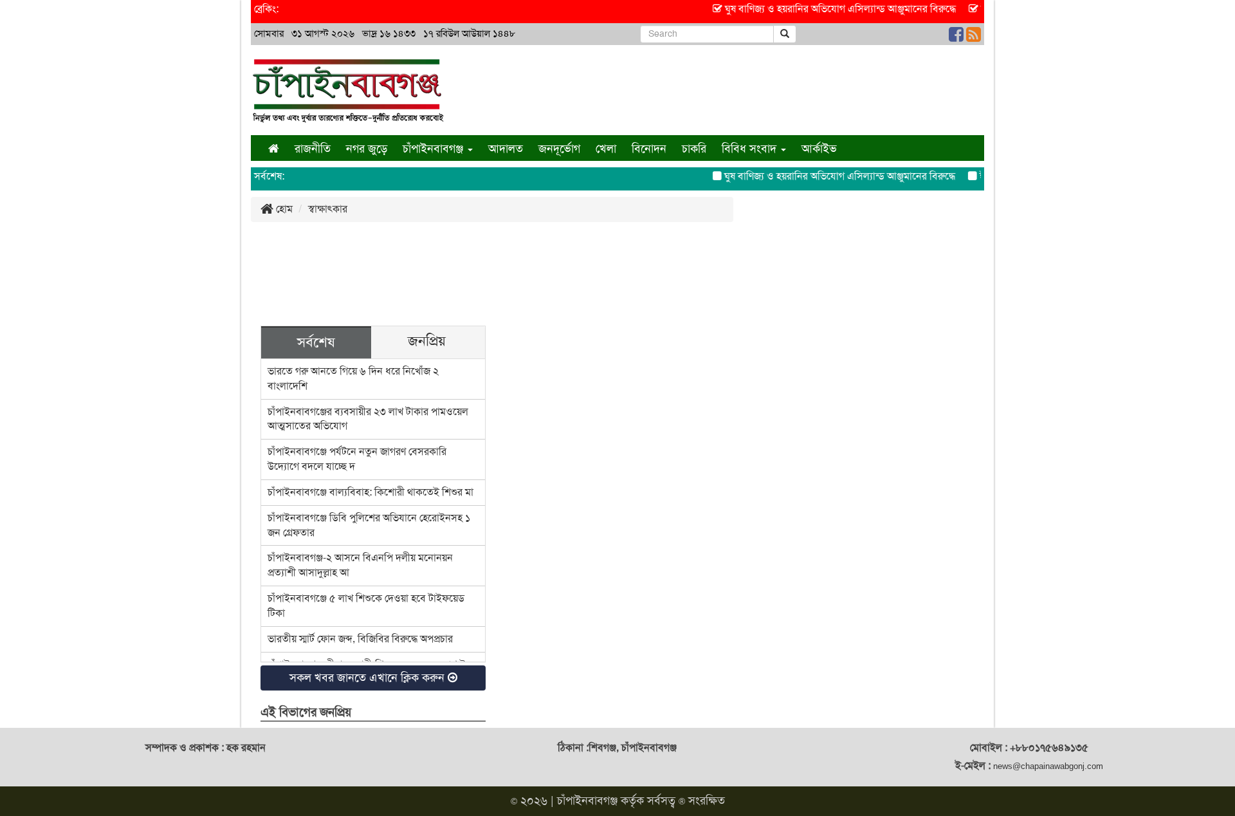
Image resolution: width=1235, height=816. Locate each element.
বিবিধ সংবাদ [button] (751, 148)
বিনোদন (649, 148)
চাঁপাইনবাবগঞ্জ (587, 800)
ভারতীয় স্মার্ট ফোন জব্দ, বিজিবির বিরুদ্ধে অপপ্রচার (360, 638)
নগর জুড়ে (366, 148)
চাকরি (694, 148)
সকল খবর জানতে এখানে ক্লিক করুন (368, 677)
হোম (283, 209)
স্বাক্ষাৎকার (327, 209)
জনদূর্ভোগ (559, 148)
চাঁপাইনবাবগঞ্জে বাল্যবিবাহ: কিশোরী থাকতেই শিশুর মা (370, 492)
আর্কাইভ (819, 148)
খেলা (606, 148)
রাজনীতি (313, 148)
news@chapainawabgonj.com (1048, 766)
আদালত (505, 148)
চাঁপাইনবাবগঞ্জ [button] (434, 148)
